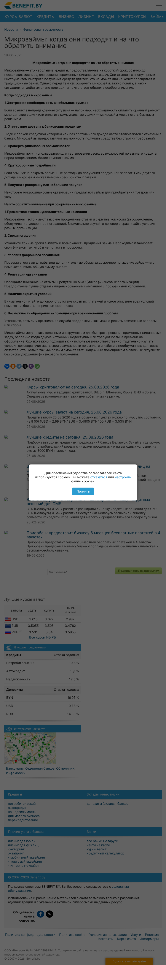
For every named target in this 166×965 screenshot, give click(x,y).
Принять (83, 491)
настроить (123, 477)
